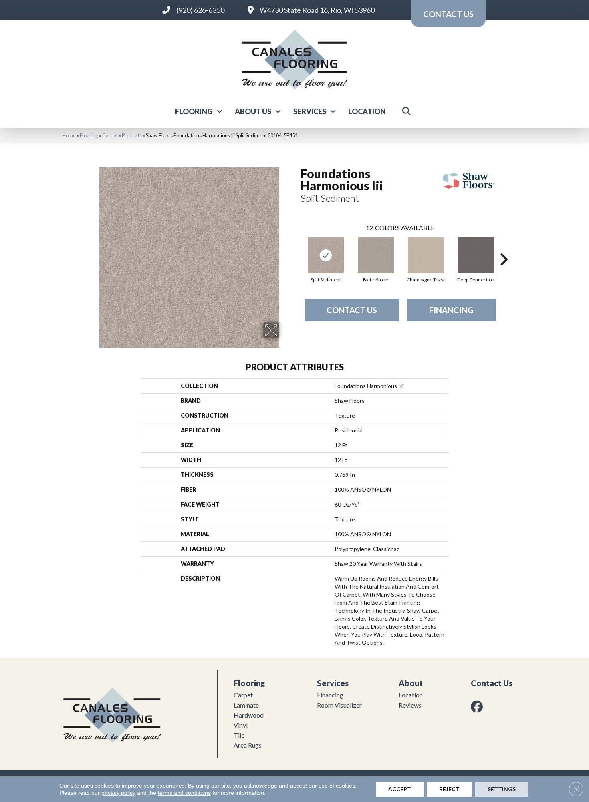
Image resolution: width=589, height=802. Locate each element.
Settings (502, 789)
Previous (296, 247)
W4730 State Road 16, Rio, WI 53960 (317, 10)
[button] (219, 111)
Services (309, 111)
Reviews (410, 705)
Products (132, 135)
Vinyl (241, 725)
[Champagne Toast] (426, 255)
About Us (253, 111)
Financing (451, 310)
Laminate (246, 705)
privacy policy (118, 793)
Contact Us (352, 310)
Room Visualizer (339, 705)
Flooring (194, 111)
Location (367, 111)
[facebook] (478, 706)
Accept (399, 789)
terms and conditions (184, 793)
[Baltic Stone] (376, 255)
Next (504, 247)
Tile (239, 735)
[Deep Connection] (476, 255)
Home (69, 135)
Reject (449, 789)
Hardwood (249, 715)
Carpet (110, 135)
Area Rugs (248, 745)
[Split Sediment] (326, 255)
